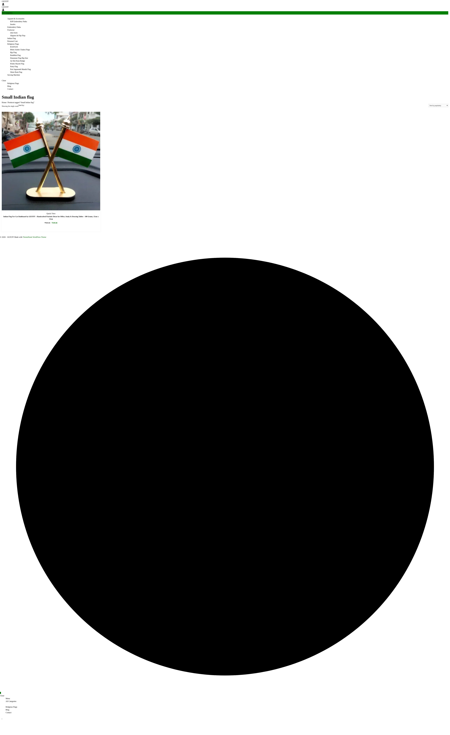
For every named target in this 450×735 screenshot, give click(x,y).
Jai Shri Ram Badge (17, 61)
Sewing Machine (13, 75)
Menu (8, 698)
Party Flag (14, 66)
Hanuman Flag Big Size (19, 58)
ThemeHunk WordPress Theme (34, 237)
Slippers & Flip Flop (17, 36)
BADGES (14, 47)
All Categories (11, 701)
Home (4, 102)
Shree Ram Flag (16, 72)
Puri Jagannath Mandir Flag (20, 69)
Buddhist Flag (15, 55)
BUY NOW (51, 227)
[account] (3, 4)
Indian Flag (11, 38)
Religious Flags (13, 44)
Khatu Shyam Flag (17, 64)
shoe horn (13, 33)
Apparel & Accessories (15, 19)
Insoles (12, 24)
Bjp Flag (13, 52)
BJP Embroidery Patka (18, 21)
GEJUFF (5, 1)
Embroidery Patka (14, 27)
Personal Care (12, 41)
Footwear (10, 30)
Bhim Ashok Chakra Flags (20, 50)
